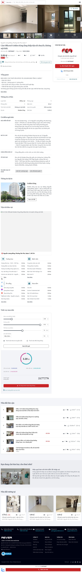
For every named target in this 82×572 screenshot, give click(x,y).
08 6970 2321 (6, 547)
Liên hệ (35, 547)
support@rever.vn (72, 531)
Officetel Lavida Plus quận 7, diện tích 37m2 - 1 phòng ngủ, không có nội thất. (13, 517)
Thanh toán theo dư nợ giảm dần (14, 340)
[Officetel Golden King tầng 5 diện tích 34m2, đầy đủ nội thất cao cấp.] (10, 433)
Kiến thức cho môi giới (62, 544)
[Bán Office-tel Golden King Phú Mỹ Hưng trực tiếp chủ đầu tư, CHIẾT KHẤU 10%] (10, 425)
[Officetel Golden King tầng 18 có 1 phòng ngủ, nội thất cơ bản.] (10, 417)
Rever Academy (49, 547)
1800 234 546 (44, 569)
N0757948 (4, 519)
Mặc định (7, 336)
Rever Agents (48, 549)
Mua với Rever (48, 542)
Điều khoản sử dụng (38, 552)
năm (47, 330)
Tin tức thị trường (61, 539)
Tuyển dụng (36, 542)
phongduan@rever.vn (57, 531)
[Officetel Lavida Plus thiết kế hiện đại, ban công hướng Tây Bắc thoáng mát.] (68, 504)
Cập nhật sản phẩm (62, 542)
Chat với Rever (61, 79)
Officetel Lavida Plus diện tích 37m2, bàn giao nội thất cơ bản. (40, 517)
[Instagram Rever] (77, 562)
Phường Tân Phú (17, 43)
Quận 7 (25, 43)
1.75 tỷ (4, 515)
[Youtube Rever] (80, 562)
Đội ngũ (35, 544)
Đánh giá (67, 562)
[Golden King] (13, 193)
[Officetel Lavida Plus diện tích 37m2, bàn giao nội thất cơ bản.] (41, 504)
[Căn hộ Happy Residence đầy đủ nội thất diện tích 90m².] (10, 449)
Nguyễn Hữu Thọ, (12, 519)
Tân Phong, (19, 519)
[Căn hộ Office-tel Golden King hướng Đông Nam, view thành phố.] (10, 441)
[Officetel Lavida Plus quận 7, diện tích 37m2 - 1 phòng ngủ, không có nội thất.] (13, 504)
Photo (51, 37)
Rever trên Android (73, 542)
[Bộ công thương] (6, 554)
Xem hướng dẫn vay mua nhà (12, 390)
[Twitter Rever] (73, 562)
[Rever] (16, 538)
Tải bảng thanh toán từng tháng (26, 385)
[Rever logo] (2, 2)
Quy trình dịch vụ (49, 552)
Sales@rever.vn (39, 531)
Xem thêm (4, 92)
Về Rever (35, 539)
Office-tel (22, 101)
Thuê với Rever (48, 544)
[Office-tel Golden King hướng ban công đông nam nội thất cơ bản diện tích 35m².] (10, 409)
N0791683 (59, 519)
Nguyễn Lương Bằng (6, 43)
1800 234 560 (24, 531)
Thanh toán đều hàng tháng (36, 340)
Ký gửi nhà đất (48, 539)
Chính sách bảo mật (38, 549)
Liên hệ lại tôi (73, 79)
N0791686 (32, 519)
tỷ (47, 319)
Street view (75, 37)
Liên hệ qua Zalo (68, 71)
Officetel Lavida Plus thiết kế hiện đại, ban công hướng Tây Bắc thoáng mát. (67, 517)
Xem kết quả (26, 346)
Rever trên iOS (72, 539)
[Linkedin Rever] (75, 562)
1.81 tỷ (32, 515)
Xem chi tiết (31, 199)
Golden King (21, 110)
